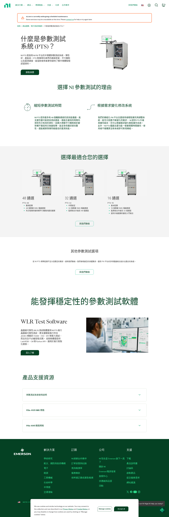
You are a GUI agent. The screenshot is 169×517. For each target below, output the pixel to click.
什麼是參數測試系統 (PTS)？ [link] (54, 26)
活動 (101, 485)
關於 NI (102, 466)
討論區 (130, 468)
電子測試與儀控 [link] (36, 26)
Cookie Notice (82, 509)
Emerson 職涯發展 (107, 471)
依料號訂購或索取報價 (82, 477)
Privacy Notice (68, 509)
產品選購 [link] (26, 26)
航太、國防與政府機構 (55, 463)
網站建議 (131, 482)
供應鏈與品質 (105, 481)
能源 (46, 473)
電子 (46, 468)
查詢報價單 (76, 468)
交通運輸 (48, 492)
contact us (70, 19)
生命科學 (48, 482)
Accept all (121, 509)
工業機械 (48, 477)
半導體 (47, 487)
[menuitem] (20, 5)
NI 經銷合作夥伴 (79, 458)
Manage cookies (105, 509)
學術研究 (48, 458)
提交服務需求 (133, 477)
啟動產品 (131, 473)
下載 (129, 458)
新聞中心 (103, 476)
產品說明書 (132, 463)
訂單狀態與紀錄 (79, 463)
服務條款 (75, 473)
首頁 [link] (18, 26)
